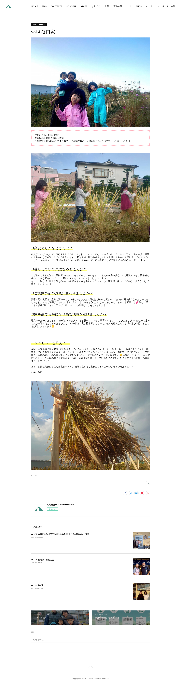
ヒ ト (129, 6)
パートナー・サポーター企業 (160, 6)
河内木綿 (117, 6)
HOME (34, 6)
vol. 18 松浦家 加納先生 (42, 559)
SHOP (139, 6)
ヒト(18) (33, 476)
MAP (44, 6)
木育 (106, 6)
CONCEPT (71, 6)
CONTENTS (56, 6)
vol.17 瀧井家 (37, 585)
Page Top (90, 667)
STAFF (83, 6)
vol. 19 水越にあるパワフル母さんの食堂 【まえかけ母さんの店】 (60, 534)
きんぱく (95, 6)
